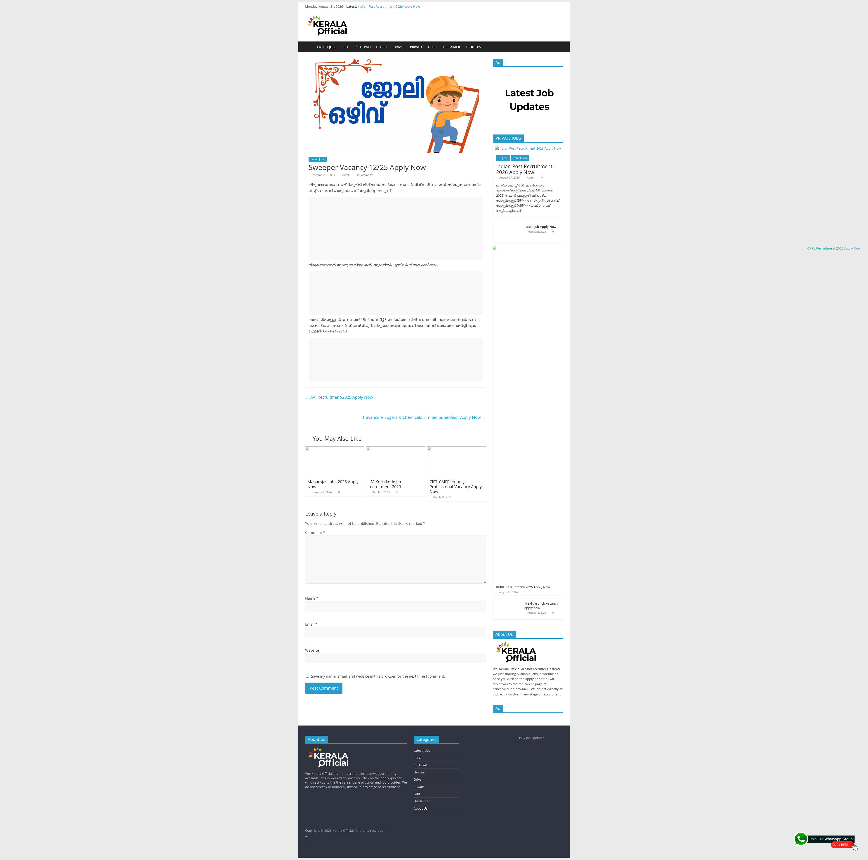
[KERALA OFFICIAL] (523, 644)
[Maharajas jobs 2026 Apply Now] (334, 449)
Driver (399, 47)
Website (312, 650)
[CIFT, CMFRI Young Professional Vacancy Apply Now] (456, 449)
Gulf (432, 47)
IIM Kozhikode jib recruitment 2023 (384, 484)
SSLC (345, 47)
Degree (382, 47)
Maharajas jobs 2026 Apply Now (333, 484)
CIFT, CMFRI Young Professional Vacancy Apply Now (455, 486)
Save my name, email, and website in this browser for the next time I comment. (378, 676)
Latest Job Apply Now (540, 226)
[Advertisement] (396, 228)
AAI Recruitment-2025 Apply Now (339, 397)
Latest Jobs (326, 47)
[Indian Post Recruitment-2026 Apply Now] (528, 148)
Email (311, 624)
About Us (473, 47)
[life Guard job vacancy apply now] (507, 601)
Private (416, 47)
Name (311, 598)
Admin (346, 175)
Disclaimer (450, 47)
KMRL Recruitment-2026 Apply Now (523, 587)
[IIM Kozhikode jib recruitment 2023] (395, 449)
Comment (315, 532)
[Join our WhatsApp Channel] (827, 843)
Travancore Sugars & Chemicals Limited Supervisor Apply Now (424, 417)
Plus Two (363, 47)
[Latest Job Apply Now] (507, 224)
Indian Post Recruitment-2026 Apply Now (389, 6)
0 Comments (364, 175)
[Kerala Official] (309, 47)
